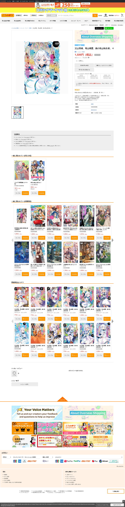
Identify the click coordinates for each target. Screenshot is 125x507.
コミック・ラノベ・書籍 (25, 28)
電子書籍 (107, 21)
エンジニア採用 (55, 1)
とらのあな (3, 1)
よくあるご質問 (46, 1)
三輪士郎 (101, 25)
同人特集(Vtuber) (29, 21)
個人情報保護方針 (80, 491)
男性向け (34, 15)
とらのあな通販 (15, 28)
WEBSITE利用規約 (25, 491)
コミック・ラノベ (76, 21)
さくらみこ (120, 25)
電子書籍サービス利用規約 (66, 491)
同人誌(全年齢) (6, 21)
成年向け (26, 15)
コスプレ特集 (63, 21)
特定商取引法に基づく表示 (38, 492)
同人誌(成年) (17, 21)
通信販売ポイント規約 (51, 491)
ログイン (116, 15)
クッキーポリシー (25, 492)
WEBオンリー (38, 1)
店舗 (13, 1)
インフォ (9, 1)
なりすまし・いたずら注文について (56, 492)
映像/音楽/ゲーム (96, 21)
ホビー (86, 21)
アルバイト (62, 1)
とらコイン (31, 1)
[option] (42, 67)
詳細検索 (100, 15)
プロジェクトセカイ (93, 25)
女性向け (41, 15)
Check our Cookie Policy (103, 504)
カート (26, 319)
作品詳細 (25, 193)
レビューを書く (25, 384)
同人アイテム (42, 21)
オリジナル (113, 25)
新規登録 (111, 15)
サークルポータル (24, 1)
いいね (14, 375)
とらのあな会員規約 (37, 491)
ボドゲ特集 (53, 21)
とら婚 (17, 1)
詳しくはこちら (120, 466)
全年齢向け (19, 15)
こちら (27, 137)
